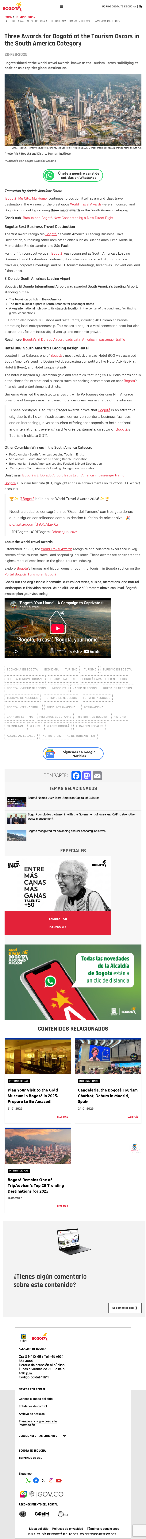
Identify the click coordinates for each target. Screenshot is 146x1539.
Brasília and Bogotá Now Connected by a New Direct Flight (68, 218)
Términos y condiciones (103, 1528)
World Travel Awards (85, 204)
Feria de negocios (96, 698)
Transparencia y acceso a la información (38, 1423)
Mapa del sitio (38, 1528)
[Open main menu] (61, 6)
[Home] (12, 6)
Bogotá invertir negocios (26, 688)
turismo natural (63, 679)
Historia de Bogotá (92, 716)
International (25, 17)
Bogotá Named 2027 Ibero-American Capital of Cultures (63, 797)
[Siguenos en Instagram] (51, 1480)
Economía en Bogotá (22, 669)
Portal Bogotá (15, 574)
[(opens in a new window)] (73, 982)
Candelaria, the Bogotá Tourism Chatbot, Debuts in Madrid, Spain (108, 1095)
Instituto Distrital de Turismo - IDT (68, 736)
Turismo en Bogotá (42, 574)
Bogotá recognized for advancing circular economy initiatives (67, 831)
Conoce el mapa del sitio (36, 1399)
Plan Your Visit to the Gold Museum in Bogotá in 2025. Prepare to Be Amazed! (33, 1095)
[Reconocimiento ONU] (22, 1513)
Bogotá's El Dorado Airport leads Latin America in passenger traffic (74, 339)
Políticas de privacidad (67, 1528)
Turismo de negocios (23, 698)
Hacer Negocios (85, 688)
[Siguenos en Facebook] (28, 1480)
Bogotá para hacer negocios (104, 679)
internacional (94, 707)
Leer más (62, 1117)
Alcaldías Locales (21, 736)
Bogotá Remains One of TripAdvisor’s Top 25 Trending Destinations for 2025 (36, 1185)
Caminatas (15, 726)
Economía (51, 669)
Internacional (18, 1081)
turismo (90, 669)
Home (8, 17)
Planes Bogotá (58, 726)
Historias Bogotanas (55, 716)
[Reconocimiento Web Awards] (62, 1513)
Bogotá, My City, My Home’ (26, 198)
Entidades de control (33, 1406)
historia (119, 716)
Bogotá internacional (23, 707)
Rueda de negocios (117, 688)
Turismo (71, 669)
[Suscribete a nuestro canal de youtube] (59, 1480)
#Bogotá (27, 498)
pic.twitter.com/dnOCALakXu (33, 524)
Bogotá (51, 234)
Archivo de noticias (32, 1414)
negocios (59, 688)
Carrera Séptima (20, 716)
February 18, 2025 (64, 532)
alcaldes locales (89, 726)
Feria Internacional (62, 707)
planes (34, 726)
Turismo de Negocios (61, 698)
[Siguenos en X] (43, 1480)
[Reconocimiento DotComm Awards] (41, 1513)
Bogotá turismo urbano (25, 679)
